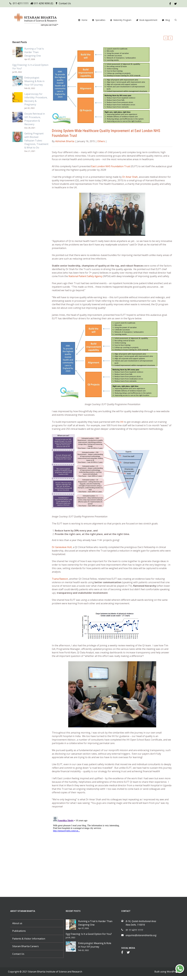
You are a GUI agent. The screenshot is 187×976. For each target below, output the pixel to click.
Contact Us (65, 3)
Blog (167, 20)
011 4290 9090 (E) (43, 3)
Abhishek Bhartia (64, 141)
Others (101, 141)
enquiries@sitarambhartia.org (141, 935)
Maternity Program (122, 20)
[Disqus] (112, 852)
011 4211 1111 (20, 3)
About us (17, 923)
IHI (121, 421)
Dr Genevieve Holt (62, 547)
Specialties (100, 20)
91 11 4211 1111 (134, 930)
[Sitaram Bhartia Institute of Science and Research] (38, 20)
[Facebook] (123, 953)
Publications (19, 930)
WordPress (173, 971)
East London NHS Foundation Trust (110, 166)
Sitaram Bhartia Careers (25, 946)
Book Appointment (148, 20)
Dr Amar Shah (130, 176)
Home (84, 20)
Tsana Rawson (60, 578)
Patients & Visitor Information (28, 938)
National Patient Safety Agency (85, 276)
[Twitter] (130, 953)
